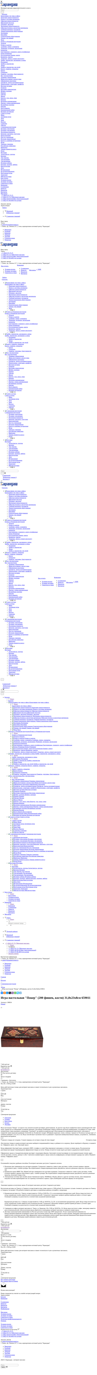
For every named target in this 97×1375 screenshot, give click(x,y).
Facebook (7, 231)
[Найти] (2, 12)
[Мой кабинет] (1, 682)
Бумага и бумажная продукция (22, 735)
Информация (5, 1309)
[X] (10, 993)
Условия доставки (6, 1315)
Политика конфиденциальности (11, 1319)
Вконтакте (8, 229)
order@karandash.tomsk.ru (10, 224)
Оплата (7, 1123)
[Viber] (12, 993)
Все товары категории (8, 1279)
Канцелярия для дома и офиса (21, 706)
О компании (5, 1302)
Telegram (7, 235)
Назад (12, 699)
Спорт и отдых (17, 820)
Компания (11, 906)
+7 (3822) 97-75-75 (7, 195)
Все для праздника (18, 779)
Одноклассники (10, 238)
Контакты (4, 1307)
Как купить (12, 895)
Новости (3, 1303)
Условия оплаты (6, 1314)
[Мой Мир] (7, 993)
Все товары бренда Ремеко (9, 1281)
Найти (3, 1367)
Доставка (8, 1124)
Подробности (5, 1069)
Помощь (3, 1321)
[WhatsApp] (15, 993)
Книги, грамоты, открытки (21, 769)
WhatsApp (8, 240)
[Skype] (18, 993)
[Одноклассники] (4, 993)
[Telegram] (20, 993)
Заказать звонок (13, 953)
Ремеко (3, 1004)
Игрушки (15, 866)
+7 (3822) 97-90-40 (11, 200)
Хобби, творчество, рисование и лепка (24, 757)
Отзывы (7, 1119)
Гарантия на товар (7, 1317)
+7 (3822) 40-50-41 (15, 199)
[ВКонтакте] (2, 993)
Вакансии (4, 1305)
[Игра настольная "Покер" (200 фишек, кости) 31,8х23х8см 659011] (22, 1057)
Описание (8, 1117)
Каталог (11, 701)
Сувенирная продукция (19, 837)
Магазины (4, 1312)
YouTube (7, 236)
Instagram (7, 233)
